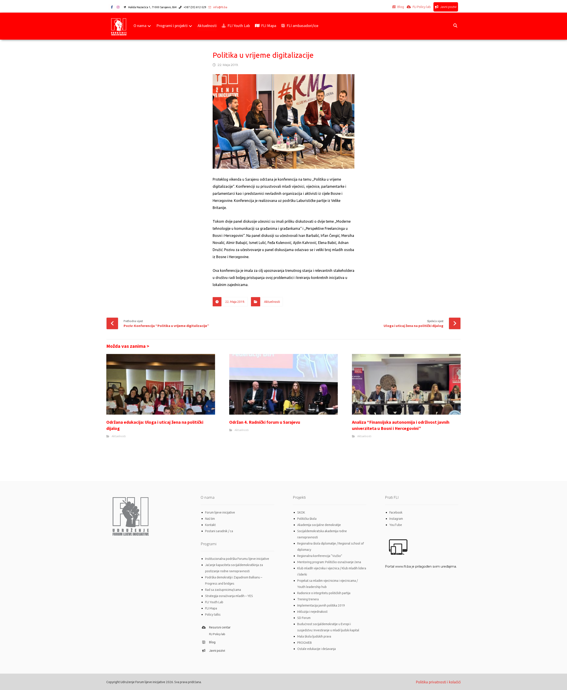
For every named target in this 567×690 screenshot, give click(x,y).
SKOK (301, 512)
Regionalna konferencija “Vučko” (319, 556)
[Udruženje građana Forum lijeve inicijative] (118, 26)
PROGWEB (304, 642)
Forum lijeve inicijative (220, 512)
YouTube (395, 525)
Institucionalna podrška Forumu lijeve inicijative (237, 559)
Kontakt (210, 525)
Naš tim (210, 518)
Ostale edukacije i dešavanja (316, 649)
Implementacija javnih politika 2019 (321, 605)
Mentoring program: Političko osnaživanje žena (329, 562)
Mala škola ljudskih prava (314, 636)
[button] (112, 7)
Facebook (395, 512)
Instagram (396, 518)
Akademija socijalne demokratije (319, 525)
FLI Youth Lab (214, 602)
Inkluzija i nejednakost (312, 611)
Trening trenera (308, 599)
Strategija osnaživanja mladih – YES (229, 596)
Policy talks (213, 614)
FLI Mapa (211, 608)
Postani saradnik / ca (219, 531)
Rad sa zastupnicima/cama (223, 589)
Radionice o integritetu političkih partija (323, 593)
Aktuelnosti (272, 301)
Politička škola (307, 518)
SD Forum (304, 618)
